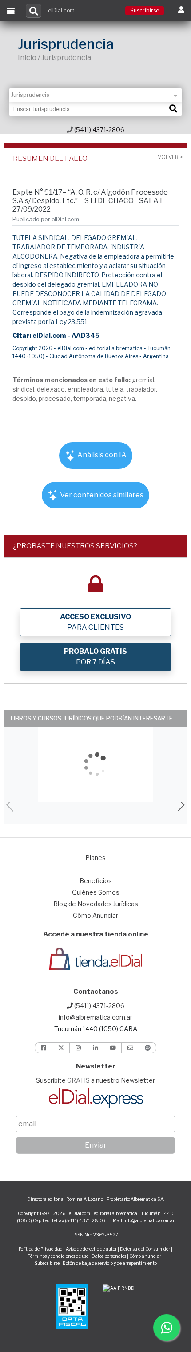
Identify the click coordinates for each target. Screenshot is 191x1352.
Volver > (170, 157)
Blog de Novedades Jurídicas (95, 904)
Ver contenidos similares (101, 495)
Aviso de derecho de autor (91, 1249)
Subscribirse (47, 1263)
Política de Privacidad (41, 1249)
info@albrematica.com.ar (95, 1017)
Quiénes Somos (95, 892)
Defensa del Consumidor (145, 1249)
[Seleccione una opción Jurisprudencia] (95, 95)
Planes (95, 857)
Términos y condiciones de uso (58, 1256)
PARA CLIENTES (95, 622)
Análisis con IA (101, 455)
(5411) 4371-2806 (98, 129)
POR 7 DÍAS (95, 656)
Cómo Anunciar (95, 915)
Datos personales (109, 1256)
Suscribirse (144, 10)
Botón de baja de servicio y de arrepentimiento (110, 1263)
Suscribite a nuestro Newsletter (95, 1080)
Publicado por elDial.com (45, 219)
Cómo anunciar (145, 1256)
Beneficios (96, 880)
